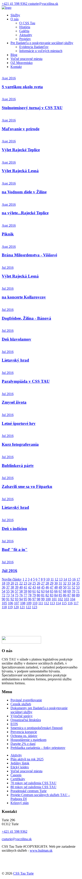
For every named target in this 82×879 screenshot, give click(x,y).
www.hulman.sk (41, 850)
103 (66, 599)
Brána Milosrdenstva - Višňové (29, 255)
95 (25, 599)
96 (29, 599)
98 (38, 599)
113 (52, 603)
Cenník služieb (20, 704)
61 (34, 591)
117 (76, 603)
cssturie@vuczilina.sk (43, 4)
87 (69, 595)
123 (34, 607)
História (24, 27)
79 (34, 595)
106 (10, 603)
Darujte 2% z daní (22, 744)
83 (51, 595)
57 (16, 591)
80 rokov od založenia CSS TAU (33, 787)
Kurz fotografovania (20, 444)
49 (60, 587)
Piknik (8, 234)
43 (34, 587)
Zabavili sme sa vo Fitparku (27, 486)
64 (47, 591)
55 (8, 591)
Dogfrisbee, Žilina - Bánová (26, 318)
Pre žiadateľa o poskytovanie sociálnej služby (41, 43)
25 (34, 583)
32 (64, 583)
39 (16, 587)
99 (43, 599)
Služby (15, 15)
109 (28, 603)
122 (28, 607)
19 (8, 583)
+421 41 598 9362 (15, 4)
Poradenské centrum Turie (28, 791)
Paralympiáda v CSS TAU (26, 381)
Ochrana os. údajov (23, 736)
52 (73, 587)
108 (22, 603)
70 (73, 591)
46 (47, 587)
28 (47, 583)
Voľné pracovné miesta (26, 59)
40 (21, 587)
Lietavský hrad (15, 360)
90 (3, 599)
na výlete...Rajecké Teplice (25, 213)
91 (8, 599)
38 (12, 587)
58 (21, 591)
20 (12, 583)
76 (21, 595)
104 (72, 599)
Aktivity (16, 755)
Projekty (25, 39)
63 (43, 591)
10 (48, 579)
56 (12, 591)
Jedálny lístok (19, 763)
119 (10, 607)
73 (8, 595)
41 (25, 587)
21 (16, 583)
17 (78, 579)
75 (16, 595)
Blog (13, 55)
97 (34, 599)
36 (3, 587)
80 (38, 595)
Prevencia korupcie (23, 732)
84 (56, 595)
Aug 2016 (9, 78)
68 (64, 591)
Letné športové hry (19, 423)
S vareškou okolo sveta (22, 86)
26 (38, 583)
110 (34, 603)
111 (40, 603)
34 (73, 583)
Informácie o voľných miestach (40, 51)
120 (16, 607)
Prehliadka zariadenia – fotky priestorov (37, 748)
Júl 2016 (9, 570)
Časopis (15, 775)
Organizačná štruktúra (25, 720)
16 (74, 579)
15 (69, 579)
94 (21, 599)
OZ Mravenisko (21, 63)
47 (51, 587)
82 (47, 595)
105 (4, 603)
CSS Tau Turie (23, 873)
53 (78, 587)
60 (29, 591)
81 (43, 595)
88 (73, 595)
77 (25, 595)
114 (58, 603)
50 (64, 587)
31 (60, 583)
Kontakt (16, 67)
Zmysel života (14, 402)
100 (48, 599)
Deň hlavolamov (16, 339)
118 (4, 607)
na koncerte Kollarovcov (24, 297)
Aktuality (25, 35)
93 (16, 599)
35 (78, 583)
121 (22, 607)
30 (56, 583)
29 (51, 583)
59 (25, 591)
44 (38, 587)
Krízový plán (19, 803)
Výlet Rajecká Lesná (20, 170)
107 (16, 603)
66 (56, 591)
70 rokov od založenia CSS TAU (33, 783)
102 (60, 599)
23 (25, 583)
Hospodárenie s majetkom (28, 740)
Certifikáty (17, 779)
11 (52, 579)
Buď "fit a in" (15, 549)
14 (65, 579)
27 (43, 583)
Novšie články (12, 579)
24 (29, 583)
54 (3, 591)
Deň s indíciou (14, 528)
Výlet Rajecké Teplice (21, 149)
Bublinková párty (18, 465)
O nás (14, 19)
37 (8, 587)
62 (38, 591)
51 (69, 587)
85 (60, 595)
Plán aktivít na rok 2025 (27, 759)
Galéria (24, 31)
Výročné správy (21, 716)
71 (78, 591)
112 (46, 603)
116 (70, 603)
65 (51, 591)
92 (12, 599)
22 (21, 583)
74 (12, 595)
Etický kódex (19, 767)
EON (14, 724)
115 (64, 603)
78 (29, 595)
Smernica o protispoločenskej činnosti (36, 728)
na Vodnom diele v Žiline (24, 192)
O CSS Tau (27, 23)
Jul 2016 (8, 267)
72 (3, 595)
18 (3, 583)
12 (56, 579)
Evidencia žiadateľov (34, 47)
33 (69, 583)
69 (69, 591)
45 (43, 587)
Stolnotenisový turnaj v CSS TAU (32, 107)
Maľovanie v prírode (20, 129)
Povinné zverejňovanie (26, 700)
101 (54, 599)
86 (64, 595)
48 (56, 587)
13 (61, 579)
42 (29, 587)
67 (60, 591)
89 (78, 595)
